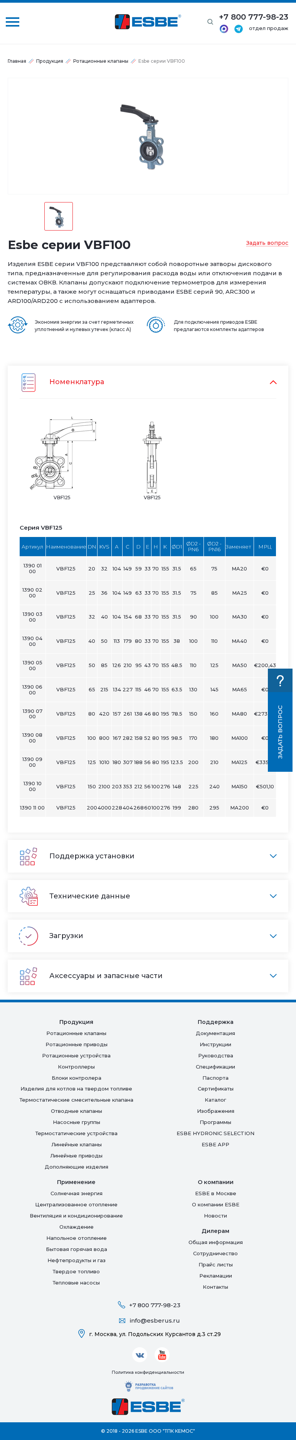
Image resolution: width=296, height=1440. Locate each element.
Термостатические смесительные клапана (76, 1100)
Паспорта (215, 1078)
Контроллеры (76, 1067)
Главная (17, 61)
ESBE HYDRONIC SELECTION (215, 1133)
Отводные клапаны (76, 1111)
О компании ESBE (215, 1204)
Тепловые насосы (76, 1282)
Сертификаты (216, 1088)
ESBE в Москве (215, 1193)
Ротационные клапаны (100, 61)
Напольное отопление (76, 1238)
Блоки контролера (76, 1078)
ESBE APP (215, 1144)
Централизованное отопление (76, 1204)
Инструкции (215, 1044)
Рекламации (215, 1276)
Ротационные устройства (76, 1055)
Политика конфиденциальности (148, 1372)
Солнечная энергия (76, 1193)
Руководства (215, 1055)
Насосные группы (76, 1122)
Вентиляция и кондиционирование (76, 1216)
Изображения (215, 1111)
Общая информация (215, 1242)
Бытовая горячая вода (76, 1249)
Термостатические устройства (76, 1133)
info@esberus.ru (155, 1320)
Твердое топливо (76, 1271)
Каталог (215, 1100)
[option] (148, 136)
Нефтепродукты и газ (76, 1260)
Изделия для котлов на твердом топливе (76, 1088)
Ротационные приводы (76, 1044)
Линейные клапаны (76, 1144)
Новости (215, 1216)
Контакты (215, 1287)
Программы (215, 1122)
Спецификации (215, 1067)
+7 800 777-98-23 (154, 1305)
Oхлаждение (76, 1227)
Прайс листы (215, 1264)
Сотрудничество (215, 1253)
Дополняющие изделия (76, 1167)
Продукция (49, 61)
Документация (215, 1033)
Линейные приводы (76, 1155)
